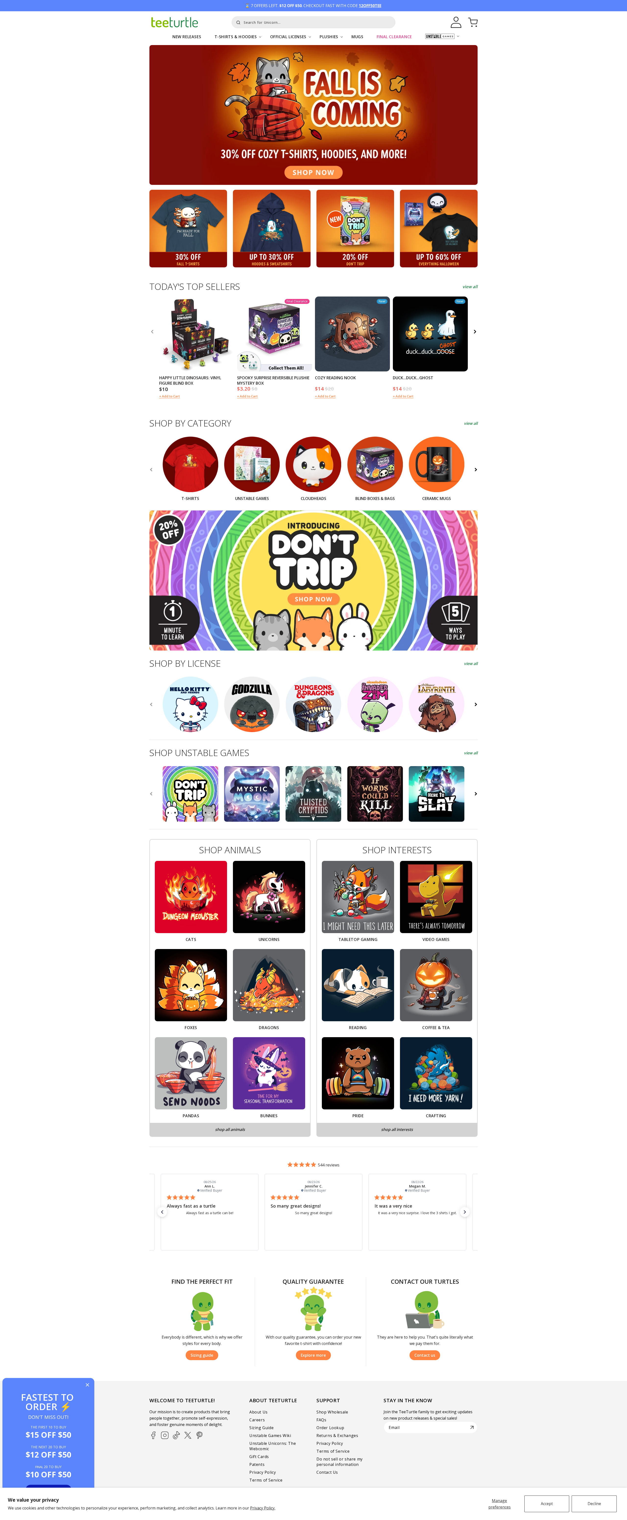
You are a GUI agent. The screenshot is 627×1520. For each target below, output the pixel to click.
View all (471, 423)
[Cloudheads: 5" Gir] (375, 704)
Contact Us (327, 1472)
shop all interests (397, 1129)
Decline (594, 1503)
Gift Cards (259, 1456)
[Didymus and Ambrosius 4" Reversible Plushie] (436, 704)
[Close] (87, 1385)
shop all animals (230, 1129)
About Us (258, 1412)
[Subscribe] (472, 1427)
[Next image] (229, 334)
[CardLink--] (355, 228)
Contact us (424, 1355)
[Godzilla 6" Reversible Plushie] (252, 704)
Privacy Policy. (262, 1508)
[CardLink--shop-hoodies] (272, 228)
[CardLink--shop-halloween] (439, 228)
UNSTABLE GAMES (252, 498)
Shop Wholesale (332, 1412)
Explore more (313, 1355)
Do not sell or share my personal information (339, 1461)
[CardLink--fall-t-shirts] (188, 228)
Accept (547, 1503)
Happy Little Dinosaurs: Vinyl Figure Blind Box (190, 380)
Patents (257, 1464)
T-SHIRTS (190, 498)
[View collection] (313, 115)
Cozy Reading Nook (335, 377)
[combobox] (313, 22)
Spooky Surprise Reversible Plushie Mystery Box (273, 380)
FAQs (321, 1420)
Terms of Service (266, 1480)
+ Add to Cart (169, 396)
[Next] (475, 331)
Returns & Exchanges (337, 1435)
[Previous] (152, 331)
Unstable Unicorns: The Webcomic (272, 1446)
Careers (257, 1420)
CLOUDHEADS (313, 498)
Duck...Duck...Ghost (413, 377)
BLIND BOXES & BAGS (375, 498)
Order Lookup (330, 1427)
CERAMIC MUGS (436, 498)
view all (470, 286)
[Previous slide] (151, 469)
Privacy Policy (262, 1472)
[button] (235, 39)
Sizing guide (202, 1355)
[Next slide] (476, 469)
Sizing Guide (261, 1427)
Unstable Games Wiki (270, 1435)
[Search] (237, 21)
